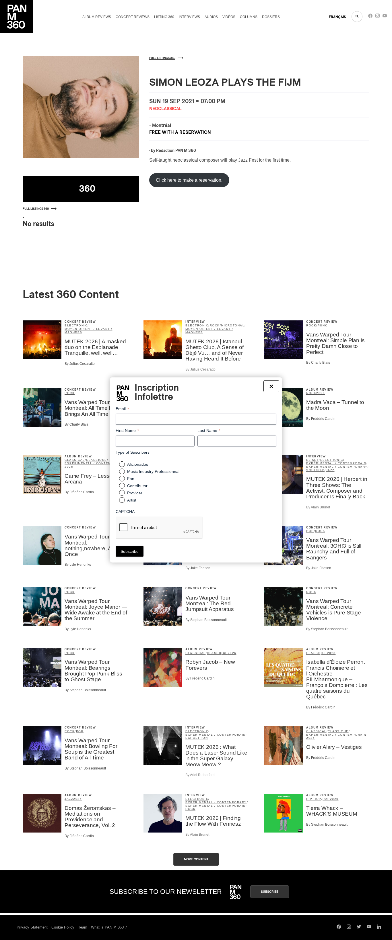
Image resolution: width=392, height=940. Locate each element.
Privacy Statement (32, 927)
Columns (248, 17)
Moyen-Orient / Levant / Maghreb (88, 330)
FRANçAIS (337, 17)
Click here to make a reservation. (189, 180)
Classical (75, 459)
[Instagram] (377, 17)
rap (326, 798)
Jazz (330, 470)
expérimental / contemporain (95, 463)
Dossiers (271, 17)
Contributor (137, 485)
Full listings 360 (36, 208)
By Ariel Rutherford (200, 775)
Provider (134, 493)
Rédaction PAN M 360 (176, 151)
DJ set (312, 459)
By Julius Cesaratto (80, 364)
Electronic (76, 325)
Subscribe (269, 891)
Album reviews (96, 17)
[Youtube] (385, 17)
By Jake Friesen (197, 568)
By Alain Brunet (318, 507)
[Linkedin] (379, 927)
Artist (131, 500)
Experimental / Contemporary (337, 466)
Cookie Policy (62, 927)
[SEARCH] (357, 16)
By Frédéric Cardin (320, 419)
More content (196, 859)
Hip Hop (313, 798)
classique (96, 459)
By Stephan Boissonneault (206, 620)
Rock (215, 325)
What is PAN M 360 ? (109, 927)
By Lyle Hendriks (78, 565)
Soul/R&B (315, 470)
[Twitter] (359, 927)
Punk (322, 325)
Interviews (189, 17)
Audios (211, 17)
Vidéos (228, 17)
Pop (310, 530)
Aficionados (137, 464)
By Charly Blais (318, 363)
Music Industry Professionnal (153, 471)
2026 (320, 393)
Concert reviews (133, 17)
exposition (196, 737)
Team (82, 927)
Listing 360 (164, 17)
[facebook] (370, 17)
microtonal (232, 325)
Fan (130, 478)
